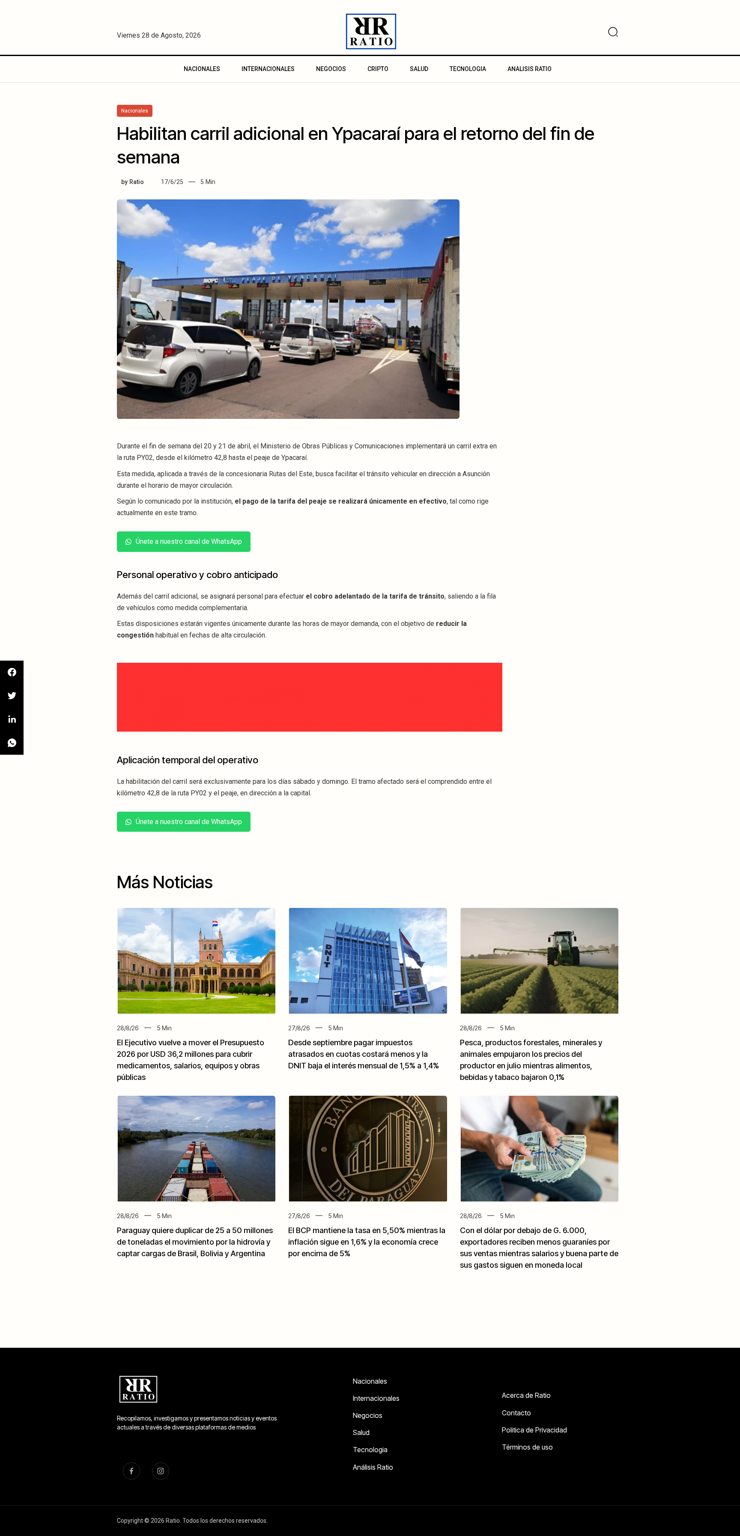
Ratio (136, 181)
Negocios (367, 1415)
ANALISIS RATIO (529, 68)
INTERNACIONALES (268, 68)
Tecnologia (370, 1449)
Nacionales (370, 1381)
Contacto (516, 1412)
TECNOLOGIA (468, 68)
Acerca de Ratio (526, 1395)
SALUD (419, 68)
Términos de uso (527, 1447)
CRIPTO (377, 68)
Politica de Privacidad (534, 1430)
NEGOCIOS (331, 68)
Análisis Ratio (373, 1467)
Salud (361, 1432)
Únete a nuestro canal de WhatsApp (189, 541)
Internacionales (376, 1398)
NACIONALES (202, 68)
